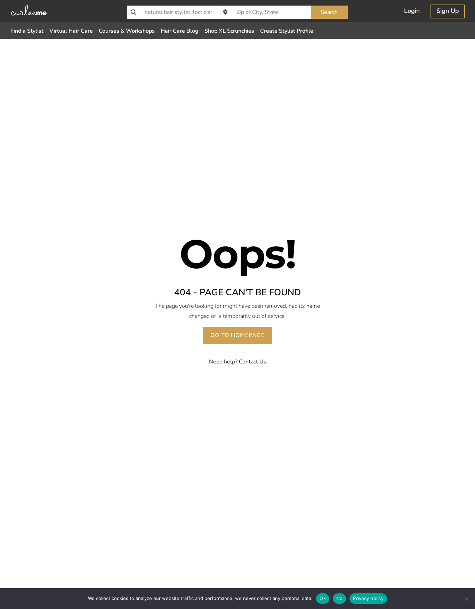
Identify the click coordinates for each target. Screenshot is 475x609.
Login (412, 11)
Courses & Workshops (127, 31)
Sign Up (447, 11)
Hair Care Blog (180, 31)
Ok (323, 598)
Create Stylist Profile (286, 31)
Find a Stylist (26, 31)
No (339, 598)
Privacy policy (368, 598)
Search (329, 12)
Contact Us (252, 362)
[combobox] (173, 12)
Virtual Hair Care (71, 31)
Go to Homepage (237, 335)
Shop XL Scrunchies (229, 31)
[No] (466, 598)
